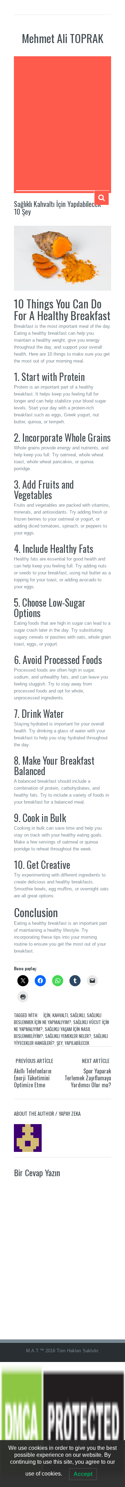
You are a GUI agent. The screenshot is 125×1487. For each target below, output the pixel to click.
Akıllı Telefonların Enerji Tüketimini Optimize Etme (32, 1078)
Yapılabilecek (77, 1042)
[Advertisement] (62, 124)
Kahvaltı (60, 1015)
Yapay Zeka (70, 1113)
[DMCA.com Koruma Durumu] (62, 1424)
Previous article (34, 1060)
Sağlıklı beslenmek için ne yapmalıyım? (57, 1018)
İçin (46, 1015)
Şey (59, 1042)
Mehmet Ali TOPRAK (62, 38)
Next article (95, 1060)
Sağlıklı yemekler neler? (68, 1035)
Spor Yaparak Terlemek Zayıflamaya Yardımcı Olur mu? (88, 1078)
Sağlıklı (77, 1015)
